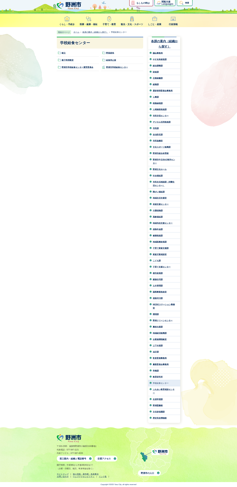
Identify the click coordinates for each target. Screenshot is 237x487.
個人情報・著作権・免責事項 (86, 474)
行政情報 (173, 24)
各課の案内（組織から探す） (95, 32)
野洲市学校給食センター (117, 67)
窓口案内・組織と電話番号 (73, 458)
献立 (64, 53)
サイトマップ (63, 474)
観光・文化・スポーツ (132, 24)
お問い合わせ (63, 477)
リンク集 (103, 477)
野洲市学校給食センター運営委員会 (77, 67)
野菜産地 (110, 53)
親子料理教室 (68, 60)
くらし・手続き (67, 24)
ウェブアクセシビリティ (84, 477)
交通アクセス (104, 458)
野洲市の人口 (147, 473)
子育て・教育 (109, 24)
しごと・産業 (154, 24)
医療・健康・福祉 (89, 24)
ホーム (76, 32)
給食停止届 (111, 60)
